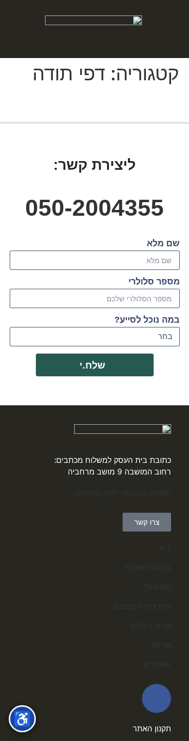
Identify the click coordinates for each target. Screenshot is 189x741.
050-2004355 (94, 208)
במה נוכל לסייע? (147, 320)
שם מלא (163, 243)
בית (165, 548)
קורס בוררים (150, 626)
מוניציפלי (156, 587)
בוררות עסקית (148, 567)
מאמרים (157, 664)
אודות (162, 645)
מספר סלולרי (154, 281)
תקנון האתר (152, 728)
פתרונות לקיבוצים (142, 606)
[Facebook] (156, 698)
